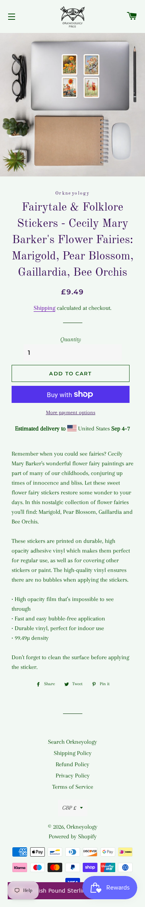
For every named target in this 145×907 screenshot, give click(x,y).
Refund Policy (72, 764)
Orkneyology (82, 826)
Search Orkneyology (72, 741)
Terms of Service (72, 786)
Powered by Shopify (73, 836)
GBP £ (69, 807)
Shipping (44, 307)
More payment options (71, 412)
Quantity (70, 339)
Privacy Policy (73, 775)
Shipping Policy (73, 753)
